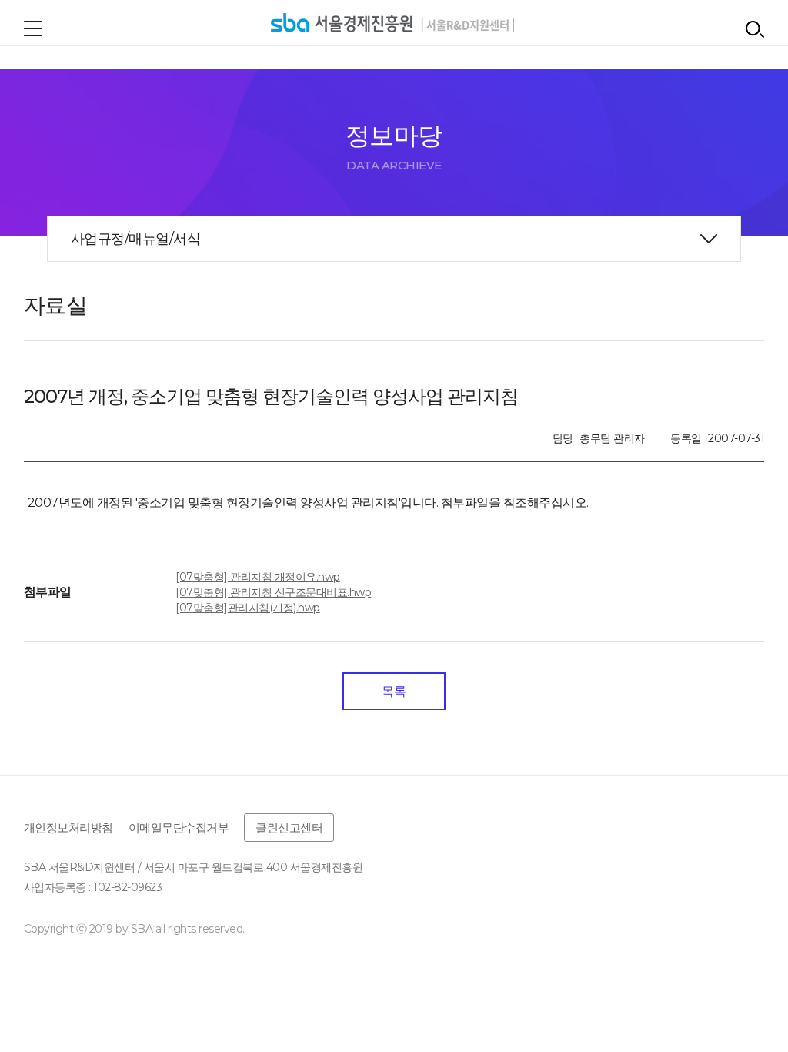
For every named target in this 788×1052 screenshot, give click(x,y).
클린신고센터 (288, 827)
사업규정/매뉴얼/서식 (136, 238)
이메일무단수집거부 (179, 827)
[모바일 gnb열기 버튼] (33, 28)
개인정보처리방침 (68, 827)
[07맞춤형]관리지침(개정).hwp (247, 607)
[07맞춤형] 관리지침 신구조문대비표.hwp (273, 592)
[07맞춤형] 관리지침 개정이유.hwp (257, 576)
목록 (394, 691)
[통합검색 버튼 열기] (755, 29)
